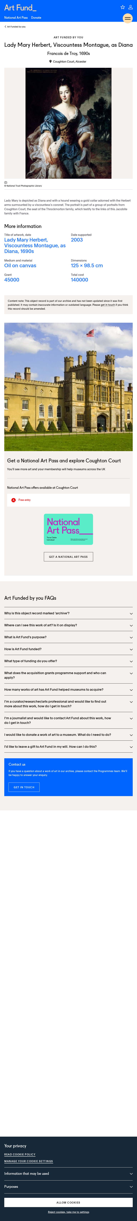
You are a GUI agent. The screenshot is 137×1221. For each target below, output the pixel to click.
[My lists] (123, 7)
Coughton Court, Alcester (69, 61)
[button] (68, 556)
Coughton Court (103, 461)
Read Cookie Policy (19, 1154)
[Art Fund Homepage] (20, 7)
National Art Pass (16, 17)
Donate (36, 17)
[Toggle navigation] (128, 18)
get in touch (108, 304)
